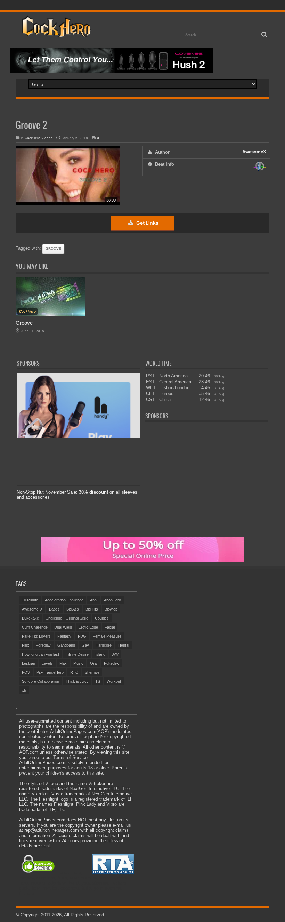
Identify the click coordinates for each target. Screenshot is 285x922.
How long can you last (40, 654)
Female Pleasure (107, 636)
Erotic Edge (88, 627)
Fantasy (64, 636)
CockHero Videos (38, 138)
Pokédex (111, 663)
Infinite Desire (77, 654)
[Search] (264, 34)
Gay (85, 645)
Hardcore (104, 645)
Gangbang (66, 645)
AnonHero (112, 600)
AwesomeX (254, 151)
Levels (47, 663)
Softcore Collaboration (40, 681)
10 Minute (30, 600)
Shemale (92, 672)
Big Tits (92, 609)
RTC (74, 672)
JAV (115, 654)
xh (24, 690)
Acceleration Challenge (64, 600)
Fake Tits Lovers (36, 636)
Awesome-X (32, 609)
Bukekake (30, 618)
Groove (53, 248)
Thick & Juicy (77, 681)
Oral (93, 663)
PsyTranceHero (50, 672)
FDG (82, 636)
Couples (102, 618)
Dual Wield (63, 627)
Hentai (123, 645)
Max (63, 663)
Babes (54, 609)
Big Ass (72, 609)
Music (78, 663)
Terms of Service (70, 757)
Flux (25, 645)
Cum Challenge (35, 627)
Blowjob (111, 609)
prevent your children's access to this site (61, 773)
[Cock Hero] (55, 32)
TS (97, 681)
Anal (93, 600)
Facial (110, 627)
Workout (114, 681)
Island (100, 654)
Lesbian (28, 663)
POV (26, 672)
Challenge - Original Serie (67, 618)
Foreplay (43, 645)
